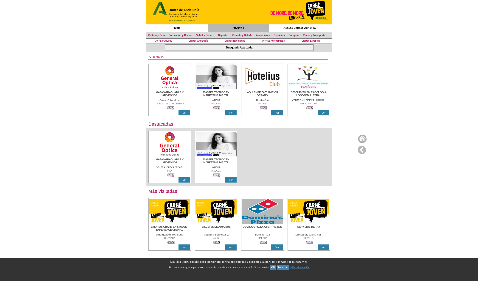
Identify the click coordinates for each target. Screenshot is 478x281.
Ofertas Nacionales (235, 41)
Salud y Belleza (205, 35)
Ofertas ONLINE (163, 41)
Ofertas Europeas (311, 41)
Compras (294, 35)
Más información (300, 267)
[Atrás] (362, 149)
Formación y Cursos (180, 35)
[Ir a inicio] (360, 137)
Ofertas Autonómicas (273, 41)
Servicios (279, 35)
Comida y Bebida (242, 35)
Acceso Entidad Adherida (299, 27)
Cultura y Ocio (156, 35)
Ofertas (238, 28)
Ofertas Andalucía (198, 41)
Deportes (223, 35)
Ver (184, 112)
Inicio (177, 27)
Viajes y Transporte (314, 35)
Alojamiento (263, 35)
